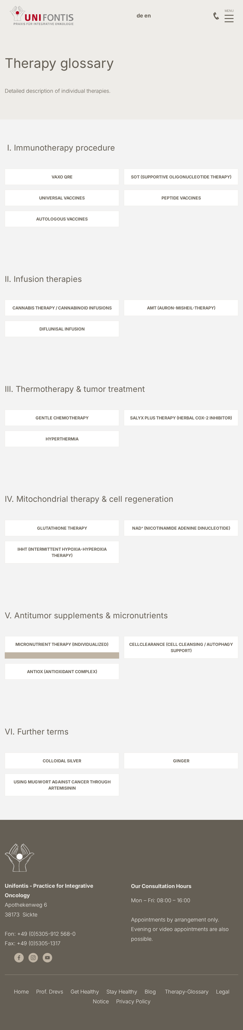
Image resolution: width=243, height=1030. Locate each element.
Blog (150, 992)
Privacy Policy (133, 1001)
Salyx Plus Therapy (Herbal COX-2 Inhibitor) (181, 417)
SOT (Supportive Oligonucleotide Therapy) (181, 176)
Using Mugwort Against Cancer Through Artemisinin (62, 785)
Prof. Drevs (49, 992)
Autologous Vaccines (62, 218)
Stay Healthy (121, 992)
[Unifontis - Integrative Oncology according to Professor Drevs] (42, 16)
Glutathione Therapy (62, 528)
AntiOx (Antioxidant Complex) (62, 671)
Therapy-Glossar (185, 992)
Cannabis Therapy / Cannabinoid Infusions (62, 307)
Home (21, 992)
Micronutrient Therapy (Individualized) (61, 644)
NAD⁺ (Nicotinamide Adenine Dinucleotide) (181, 528)
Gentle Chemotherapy (62, 417)
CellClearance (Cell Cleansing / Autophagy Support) (181, 647)
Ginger (181, 760)
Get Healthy (85, 992)
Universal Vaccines (62, 197)
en (147, 15)
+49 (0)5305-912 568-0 (46, 934)
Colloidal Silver (62, 760)
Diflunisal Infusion (62, 328)
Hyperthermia (62, 438)
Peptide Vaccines (181, 197)
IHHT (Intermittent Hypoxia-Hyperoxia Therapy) (62, 552)
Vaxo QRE (62, 176)
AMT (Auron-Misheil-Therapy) (181, 307)
